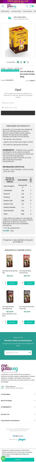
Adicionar (12, 283)
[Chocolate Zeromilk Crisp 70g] (9, 269)
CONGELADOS (16, 11)
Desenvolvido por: (13, 439)
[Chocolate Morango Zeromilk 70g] (26, 269)
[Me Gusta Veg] (12, 6)
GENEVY (32, 81)
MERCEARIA (5, 11)
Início (3, 68)
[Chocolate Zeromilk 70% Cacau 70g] (26, 307)
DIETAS (10, 68)
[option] (5, 11)
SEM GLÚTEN (18, 68)
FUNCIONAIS (27, 11)
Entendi (18, 460)
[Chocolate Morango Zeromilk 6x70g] (9, 307)
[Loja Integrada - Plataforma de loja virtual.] (18, 436)
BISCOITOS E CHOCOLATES (10, 70)
